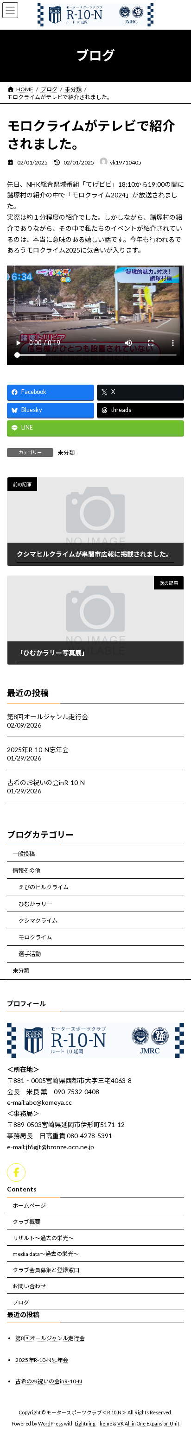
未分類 (66, 452)
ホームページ (29, 1205)
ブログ (21, 1302)
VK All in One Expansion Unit (148, 1423)
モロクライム (35, 937)
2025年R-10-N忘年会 (38, 750)
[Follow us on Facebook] (16, 1172)
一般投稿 (24, 853)
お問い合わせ (29, 1286)
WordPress (50, 1423)
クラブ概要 (26, 1221)
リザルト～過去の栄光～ (43, 1238)
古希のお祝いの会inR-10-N (46, 782)
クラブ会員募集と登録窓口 (46, 1270)
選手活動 (30, 953)
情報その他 (26, 870)
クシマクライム (38, 920)
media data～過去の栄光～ (46, 1253)
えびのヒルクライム (44, 887)
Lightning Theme (93, 1423)
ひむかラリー (35, 903)
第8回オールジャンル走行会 (47, 717)
